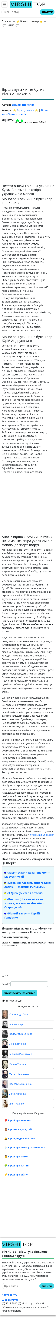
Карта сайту (9, 1294)
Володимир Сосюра (20, 1033)
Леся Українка (17, 1093)
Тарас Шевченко (19, 1074)
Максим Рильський (20, 1054)
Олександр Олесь (19, 1014)
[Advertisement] (28, 57)
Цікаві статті (10, 1299)
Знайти (47, 12)
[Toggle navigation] (4, 5)
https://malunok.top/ (42, 834)
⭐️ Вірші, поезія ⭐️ (25, 110)
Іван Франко (16, 1103)
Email (6, 984)
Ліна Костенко (17, 1043)
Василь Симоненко (20, 1084)
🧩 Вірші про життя (16, 1165)
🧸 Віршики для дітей (18, 1129)
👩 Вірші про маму (16, 1156)
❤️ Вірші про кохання (17, 1120)
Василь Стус (16, 1024)
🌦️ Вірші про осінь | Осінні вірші (24, 1147)
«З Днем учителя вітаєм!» (25, 893)
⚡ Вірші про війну (16, 1174)
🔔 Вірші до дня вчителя (19, 1138)
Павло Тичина (17, 1064)
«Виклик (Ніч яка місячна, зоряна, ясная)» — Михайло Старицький (24, 903)
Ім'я (5, 975)
